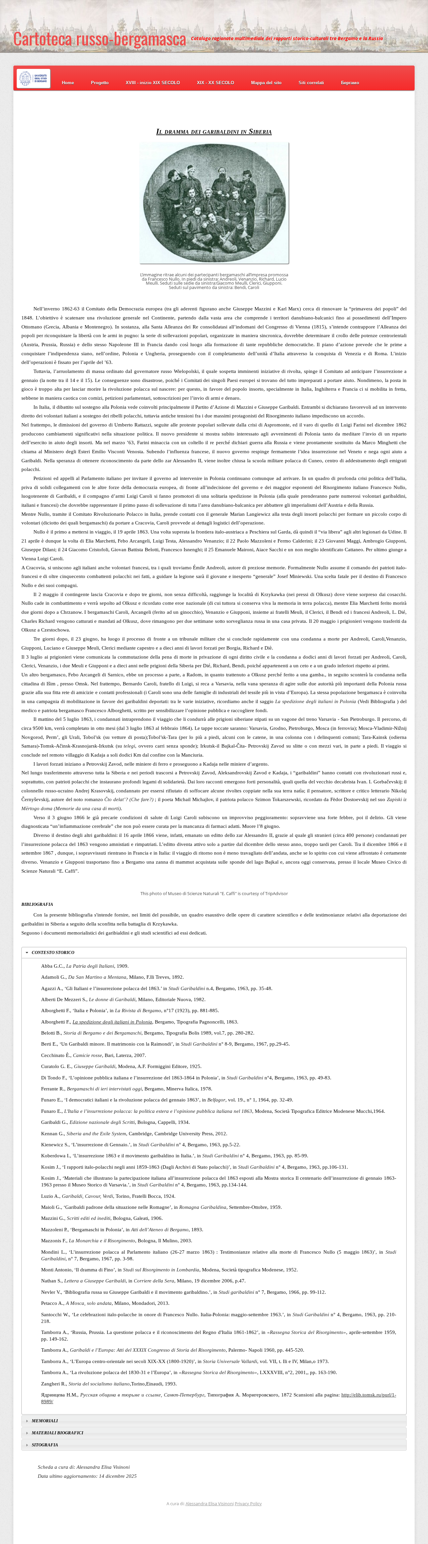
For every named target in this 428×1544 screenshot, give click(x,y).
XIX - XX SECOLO (215, 83)
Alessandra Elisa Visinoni (210, 1504)
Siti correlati (311, 83)
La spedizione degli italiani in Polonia (112, 1022)
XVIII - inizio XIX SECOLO (153, 83)
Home (68, 83)
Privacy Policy (248, 1504)
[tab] (214, 952)
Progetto (100, 83)
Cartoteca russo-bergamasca (99, 38)
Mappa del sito (266, 83)
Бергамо (350, 83)
